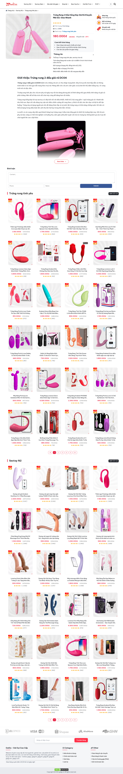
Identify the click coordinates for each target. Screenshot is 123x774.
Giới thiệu (67, 759)
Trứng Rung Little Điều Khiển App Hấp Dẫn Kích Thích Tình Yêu (20, 440)
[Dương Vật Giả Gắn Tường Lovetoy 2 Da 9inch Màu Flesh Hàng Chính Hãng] (77, 478)
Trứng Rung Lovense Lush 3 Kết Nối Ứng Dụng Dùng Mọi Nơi (105, 271)
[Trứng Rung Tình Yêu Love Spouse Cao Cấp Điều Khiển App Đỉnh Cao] (49, 211)
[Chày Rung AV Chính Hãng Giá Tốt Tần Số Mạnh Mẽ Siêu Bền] (20, 605)
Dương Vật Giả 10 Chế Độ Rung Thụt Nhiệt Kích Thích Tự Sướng (49, 707)
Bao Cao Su (75, 4)
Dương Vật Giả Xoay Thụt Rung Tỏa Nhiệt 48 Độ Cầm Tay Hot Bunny (49, 580)
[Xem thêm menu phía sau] (110, 4)
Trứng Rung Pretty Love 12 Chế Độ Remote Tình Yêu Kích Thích (105, 398)
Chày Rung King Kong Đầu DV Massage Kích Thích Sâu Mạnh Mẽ (20, 538)
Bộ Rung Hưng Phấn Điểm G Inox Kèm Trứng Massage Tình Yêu (49, 440)
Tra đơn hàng (81, 740)
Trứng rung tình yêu (69, 31)
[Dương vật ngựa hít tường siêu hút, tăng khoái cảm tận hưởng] (49, 520)
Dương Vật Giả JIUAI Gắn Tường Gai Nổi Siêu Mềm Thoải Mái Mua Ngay (49, 665)
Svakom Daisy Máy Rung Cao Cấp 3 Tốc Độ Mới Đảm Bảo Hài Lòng (48, 313)
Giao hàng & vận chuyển (100, 753)
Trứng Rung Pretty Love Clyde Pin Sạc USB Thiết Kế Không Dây (20, 313)
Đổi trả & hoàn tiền (98, 762)
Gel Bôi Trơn (87, 4)
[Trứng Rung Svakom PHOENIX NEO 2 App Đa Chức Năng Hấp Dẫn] (77, 380)
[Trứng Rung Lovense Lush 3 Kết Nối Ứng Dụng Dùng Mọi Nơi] (105, 253)
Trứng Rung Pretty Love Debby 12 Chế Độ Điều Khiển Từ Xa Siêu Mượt (20, 355)
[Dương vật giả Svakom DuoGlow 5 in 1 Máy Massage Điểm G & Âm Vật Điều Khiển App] (20, 478)
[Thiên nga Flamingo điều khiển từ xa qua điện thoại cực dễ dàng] (20, 211)
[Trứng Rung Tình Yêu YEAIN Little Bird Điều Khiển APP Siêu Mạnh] (77, 295)
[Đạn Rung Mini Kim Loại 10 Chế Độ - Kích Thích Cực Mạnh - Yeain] (105, 211)
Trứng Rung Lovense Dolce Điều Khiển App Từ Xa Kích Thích (49, 398)
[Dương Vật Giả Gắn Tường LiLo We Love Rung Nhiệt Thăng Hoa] (105, 647)
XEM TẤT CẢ (113, 193)
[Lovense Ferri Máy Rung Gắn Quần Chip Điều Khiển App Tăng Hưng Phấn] (77, 605)
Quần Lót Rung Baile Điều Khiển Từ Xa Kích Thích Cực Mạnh (49, 355)
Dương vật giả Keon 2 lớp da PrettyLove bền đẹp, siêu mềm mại (20, 665)
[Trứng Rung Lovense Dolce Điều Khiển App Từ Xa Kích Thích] (49, 380)
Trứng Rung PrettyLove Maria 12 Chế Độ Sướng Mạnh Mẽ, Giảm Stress (105, 313)
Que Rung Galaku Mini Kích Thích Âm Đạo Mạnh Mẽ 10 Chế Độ (77, 707)
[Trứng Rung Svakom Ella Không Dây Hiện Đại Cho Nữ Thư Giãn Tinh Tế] (49, 253)
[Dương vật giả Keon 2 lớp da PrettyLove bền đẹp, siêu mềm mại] (20, 647)
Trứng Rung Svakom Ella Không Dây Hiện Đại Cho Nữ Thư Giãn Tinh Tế (49, 271)
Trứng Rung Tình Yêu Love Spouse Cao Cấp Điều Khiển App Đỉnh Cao (48, 229)
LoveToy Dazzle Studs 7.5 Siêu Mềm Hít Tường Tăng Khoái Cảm (20, 707)
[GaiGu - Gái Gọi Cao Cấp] (12, 4)
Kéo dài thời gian (52, 4)
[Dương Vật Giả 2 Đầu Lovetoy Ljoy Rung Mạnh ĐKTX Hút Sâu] (77, 520)
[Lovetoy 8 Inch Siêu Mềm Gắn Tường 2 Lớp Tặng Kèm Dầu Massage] (20, 562)
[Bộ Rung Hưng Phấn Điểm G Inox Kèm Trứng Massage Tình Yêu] (49, 422)
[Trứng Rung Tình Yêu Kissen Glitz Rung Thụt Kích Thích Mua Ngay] (77, 337)
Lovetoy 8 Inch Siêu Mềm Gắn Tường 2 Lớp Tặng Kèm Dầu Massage (20, 580)
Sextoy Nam (39, 4)
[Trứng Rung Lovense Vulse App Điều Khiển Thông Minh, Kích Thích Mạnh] (20, 253)
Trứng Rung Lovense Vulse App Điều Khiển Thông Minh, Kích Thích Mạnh (20, 271)
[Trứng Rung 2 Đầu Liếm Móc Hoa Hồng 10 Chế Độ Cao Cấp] (77, 253)
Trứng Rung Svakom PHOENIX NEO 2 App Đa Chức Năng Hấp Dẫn (77, 398)
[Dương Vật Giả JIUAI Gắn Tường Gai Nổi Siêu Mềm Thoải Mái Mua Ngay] (49, 647)
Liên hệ (66, 762)
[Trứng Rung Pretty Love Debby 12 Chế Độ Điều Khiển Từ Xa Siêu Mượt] (20, 337)
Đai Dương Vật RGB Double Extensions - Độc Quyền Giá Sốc (105, 623)
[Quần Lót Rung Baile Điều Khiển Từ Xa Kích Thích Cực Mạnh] (49, 337)
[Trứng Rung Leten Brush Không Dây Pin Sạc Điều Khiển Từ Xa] (105, 422)
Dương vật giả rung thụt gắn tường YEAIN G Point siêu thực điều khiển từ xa (49, 496)
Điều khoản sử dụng (70, 753)
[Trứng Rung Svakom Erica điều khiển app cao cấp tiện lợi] (105, 337)
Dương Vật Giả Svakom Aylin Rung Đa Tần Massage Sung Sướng (48, 623)
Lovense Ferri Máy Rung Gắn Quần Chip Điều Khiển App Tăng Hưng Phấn (77, 623)
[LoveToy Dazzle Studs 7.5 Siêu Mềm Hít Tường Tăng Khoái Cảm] (20, 689)
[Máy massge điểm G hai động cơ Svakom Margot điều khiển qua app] (77, 562)
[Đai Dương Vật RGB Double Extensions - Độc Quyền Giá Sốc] (105, 605)
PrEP (97, 4)
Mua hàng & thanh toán (99, 756)
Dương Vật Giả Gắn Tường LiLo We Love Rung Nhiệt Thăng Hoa (105, 665)
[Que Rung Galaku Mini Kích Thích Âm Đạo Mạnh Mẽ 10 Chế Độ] (77, 689)
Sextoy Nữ (15, 460)
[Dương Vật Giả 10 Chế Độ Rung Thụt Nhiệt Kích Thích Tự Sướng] (49, 689)
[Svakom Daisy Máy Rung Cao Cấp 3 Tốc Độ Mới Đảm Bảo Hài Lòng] (49, 295)
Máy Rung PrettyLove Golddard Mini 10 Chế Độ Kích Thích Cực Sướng (20, 398)
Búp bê (64, 4)
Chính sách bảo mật (70, 756)
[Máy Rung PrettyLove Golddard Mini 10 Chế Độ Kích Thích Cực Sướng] (20, 380)
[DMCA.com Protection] (61, 769)
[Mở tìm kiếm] (114, 4)
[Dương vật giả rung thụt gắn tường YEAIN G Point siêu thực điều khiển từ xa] (49, 478)
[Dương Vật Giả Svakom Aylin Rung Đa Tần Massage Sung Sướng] (49, 605)
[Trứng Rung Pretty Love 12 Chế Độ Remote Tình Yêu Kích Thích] (105, 380)
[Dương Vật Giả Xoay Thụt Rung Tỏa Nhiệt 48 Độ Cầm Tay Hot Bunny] (49, 562)
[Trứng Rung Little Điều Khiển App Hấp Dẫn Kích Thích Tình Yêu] (20, 422)
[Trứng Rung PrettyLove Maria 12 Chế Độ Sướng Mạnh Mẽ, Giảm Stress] (105, 295)
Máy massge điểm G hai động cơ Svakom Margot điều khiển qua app (77, 580)
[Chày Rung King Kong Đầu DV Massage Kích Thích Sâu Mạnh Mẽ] (20, 520)
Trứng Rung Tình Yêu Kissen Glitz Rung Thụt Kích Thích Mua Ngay (77, 355)
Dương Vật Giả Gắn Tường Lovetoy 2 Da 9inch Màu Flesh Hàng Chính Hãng (77, 496)
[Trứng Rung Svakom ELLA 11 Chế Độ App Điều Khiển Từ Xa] (77, 422)
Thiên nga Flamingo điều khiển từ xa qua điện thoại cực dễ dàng (20, 229)
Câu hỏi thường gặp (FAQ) (100, 759)
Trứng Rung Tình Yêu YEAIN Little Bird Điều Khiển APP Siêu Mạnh (77, 313)
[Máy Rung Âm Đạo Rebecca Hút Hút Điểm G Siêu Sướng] (105, 562)
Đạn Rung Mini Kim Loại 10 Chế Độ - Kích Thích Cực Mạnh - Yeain (106, 229)
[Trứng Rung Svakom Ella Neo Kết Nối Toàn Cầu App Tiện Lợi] (77, 211)
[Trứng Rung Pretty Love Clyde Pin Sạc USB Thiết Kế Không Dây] (20, 295)
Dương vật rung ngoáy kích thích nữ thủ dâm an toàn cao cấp (105, 538)
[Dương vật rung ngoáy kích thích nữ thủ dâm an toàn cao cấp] (105, 520)
